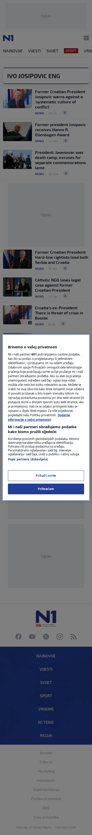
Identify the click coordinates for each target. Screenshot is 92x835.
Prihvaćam (46, 489)
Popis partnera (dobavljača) (28, 459)
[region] (46, 417)
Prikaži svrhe (46, 475)
